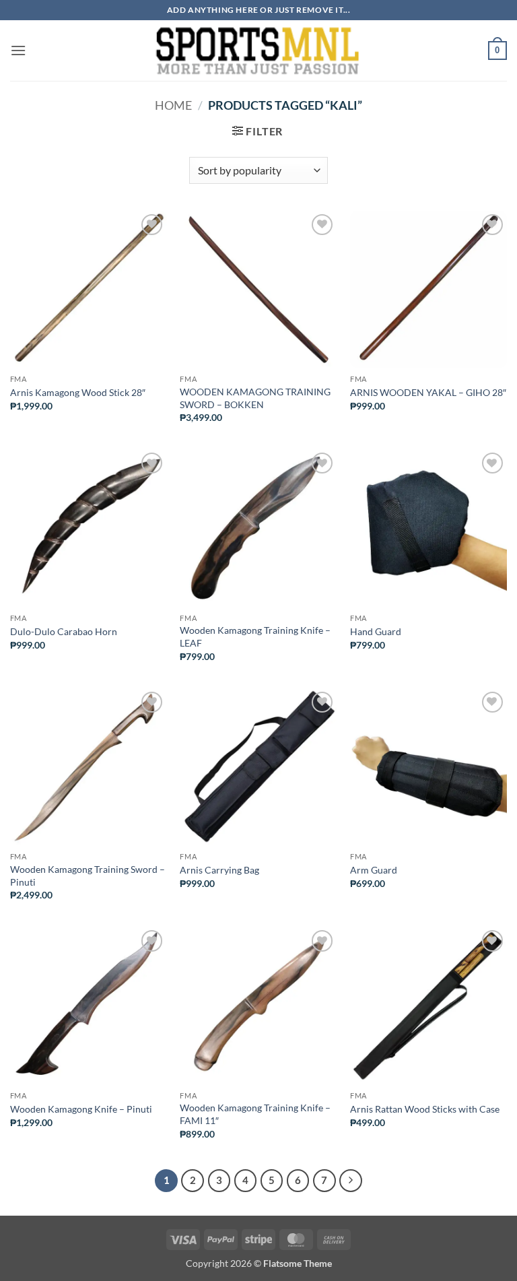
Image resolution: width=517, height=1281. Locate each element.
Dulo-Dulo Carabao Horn (63, 631)
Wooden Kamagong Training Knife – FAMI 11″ (255, 1114)
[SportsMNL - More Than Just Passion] (257, 50)
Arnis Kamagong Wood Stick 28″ (77, 392)
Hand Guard (375, 631)
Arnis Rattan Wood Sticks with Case (424, 1109)
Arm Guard (373, 870)
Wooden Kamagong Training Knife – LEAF (255, 636)
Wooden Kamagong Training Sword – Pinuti (87, 875)
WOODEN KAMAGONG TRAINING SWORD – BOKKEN (255, 398)
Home (173, 105)
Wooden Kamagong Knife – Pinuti (81, 1109)
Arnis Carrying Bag (219, 870)
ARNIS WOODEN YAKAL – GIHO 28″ (428, 392)
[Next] (350, 1180)
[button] (18, 50)
